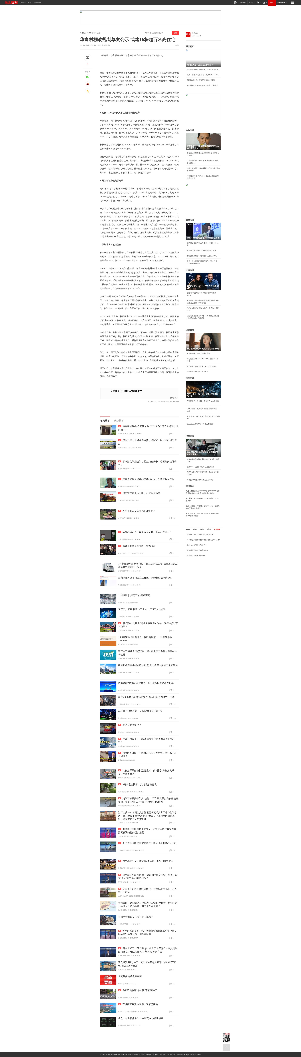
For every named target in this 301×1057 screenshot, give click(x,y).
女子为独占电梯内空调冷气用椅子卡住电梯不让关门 (150, 843)
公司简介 (135, 1054)
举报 (177, 45)
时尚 (209, 529)
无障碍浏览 (37, 2)
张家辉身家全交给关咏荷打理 (197, 372)
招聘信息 (149, 1054)
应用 (29, 2)
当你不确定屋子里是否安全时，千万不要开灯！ (147, 532)
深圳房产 (190, 46)
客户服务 (155, 1054)
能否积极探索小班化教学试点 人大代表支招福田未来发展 (148, 665)
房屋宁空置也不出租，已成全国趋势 (141, 493)
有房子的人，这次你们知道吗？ (139, 511)
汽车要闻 (190, 436)
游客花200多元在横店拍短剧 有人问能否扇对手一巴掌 (146, 697)
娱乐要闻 (190, 330)
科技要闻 (190, 378)
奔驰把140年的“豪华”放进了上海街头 (200, 480)
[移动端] (236, 2)
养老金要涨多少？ (132, 725)
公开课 (217, 529)
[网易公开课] (243, 2)
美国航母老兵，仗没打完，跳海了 (135, 916)
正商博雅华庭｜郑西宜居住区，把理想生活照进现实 (145, 577)
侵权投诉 (198, 1054)
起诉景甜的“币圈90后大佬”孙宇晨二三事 (201, 250)
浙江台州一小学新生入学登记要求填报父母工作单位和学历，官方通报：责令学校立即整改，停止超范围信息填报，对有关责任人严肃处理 (147, 815)
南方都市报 (106, 45)
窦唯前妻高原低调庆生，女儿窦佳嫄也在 (202, 366)
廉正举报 (191, 1054)
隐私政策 (162, 1054)
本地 (202, 529)
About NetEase (126, 1054)
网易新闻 (195, 33)
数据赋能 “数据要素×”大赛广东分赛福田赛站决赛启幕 (146, 683)
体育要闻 (190, 270)
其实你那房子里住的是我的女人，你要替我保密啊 (148, 479)
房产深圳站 (173, 398)
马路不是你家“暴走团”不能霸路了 (140, 990)
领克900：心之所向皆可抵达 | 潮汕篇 (200, 467)
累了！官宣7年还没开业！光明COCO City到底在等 (203, 75)
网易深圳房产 (91, 33)
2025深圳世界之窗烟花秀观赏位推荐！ (201, 80)
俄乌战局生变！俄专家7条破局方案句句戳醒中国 (148, 860)
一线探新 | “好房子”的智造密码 (134, 595)
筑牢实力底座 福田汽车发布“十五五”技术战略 (141, 609)
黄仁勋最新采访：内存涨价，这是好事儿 (202, 256)
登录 (271, 2)
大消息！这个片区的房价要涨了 (126, 391)
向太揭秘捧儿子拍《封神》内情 (198, 353)
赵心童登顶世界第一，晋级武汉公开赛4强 (140, 711)
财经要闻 (190, 220)
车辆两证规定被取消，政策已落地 (140, 1004)
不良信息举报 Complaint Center (177, 1054)
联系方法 (142, 1054)
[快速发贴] (87, 57)
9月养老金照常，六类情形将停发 (140, 784)
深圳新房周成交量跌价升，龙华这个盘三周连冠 (203, 69)
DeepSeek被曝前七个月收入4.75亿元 (200, 424)
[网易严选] (251, 2)
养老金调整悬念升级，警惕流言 (139, 546)
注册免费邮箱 (281, 2)
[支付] (259, 2)
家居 (195, 529)
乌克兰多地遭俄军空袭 (130, 976)
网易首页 (23, 2)
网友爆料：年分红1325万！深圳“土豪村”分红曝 (203, 85)
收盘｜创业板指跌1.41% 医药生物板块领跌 (140, 1018)
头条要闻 (190, 130)
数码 (188, 529)
